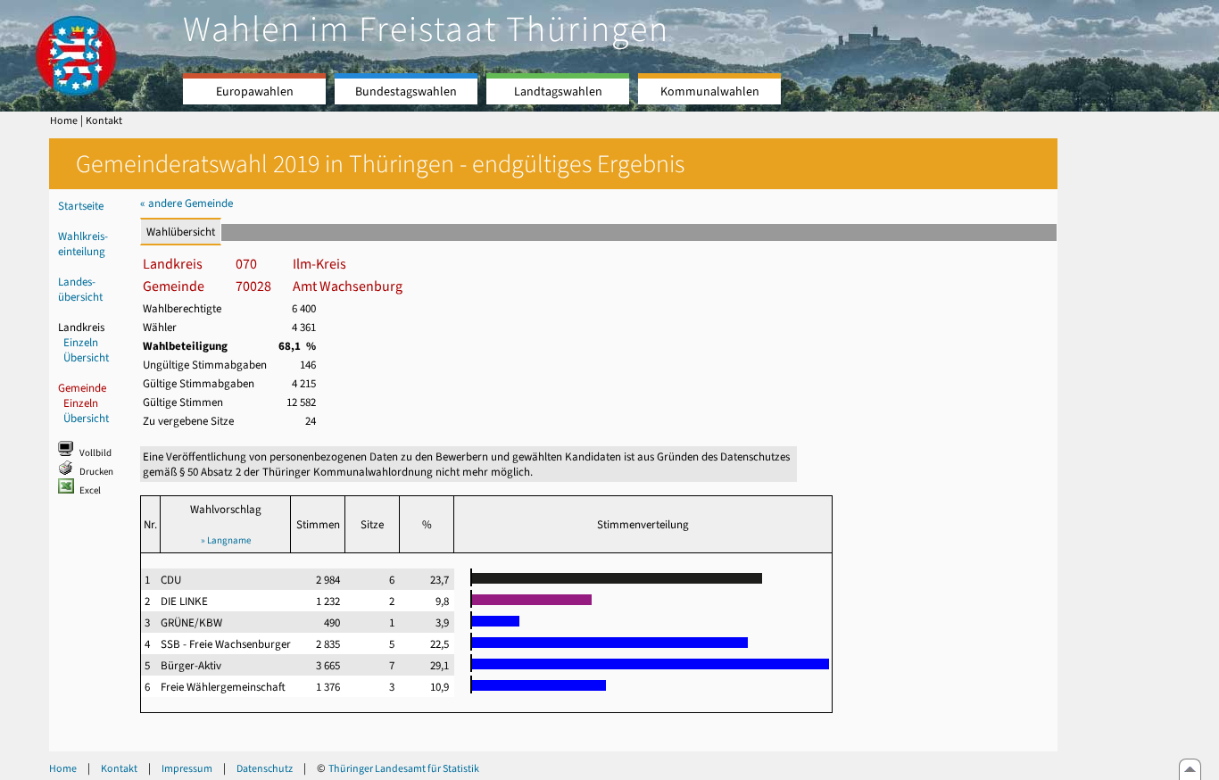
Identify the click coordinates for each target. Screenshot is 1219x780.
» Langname (226, 540)
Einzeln (80, 342)
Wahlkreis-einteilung (83, 243)
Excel (90, 490)
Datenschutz (264, 768)
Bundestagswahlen (406, 91)
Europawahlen (255, 91)
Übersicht (86, 357)
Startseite (81, 205)
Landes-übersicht (80, 289)
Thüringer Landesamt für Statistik (403, 768)
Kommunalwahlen (709, 91)
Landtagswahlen (558, 91)
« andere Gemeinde (186, 203)
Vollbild (95, 453)
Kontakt (104, 120)
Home (64, 120)
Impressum (187, 768)
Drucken (96, 471)
